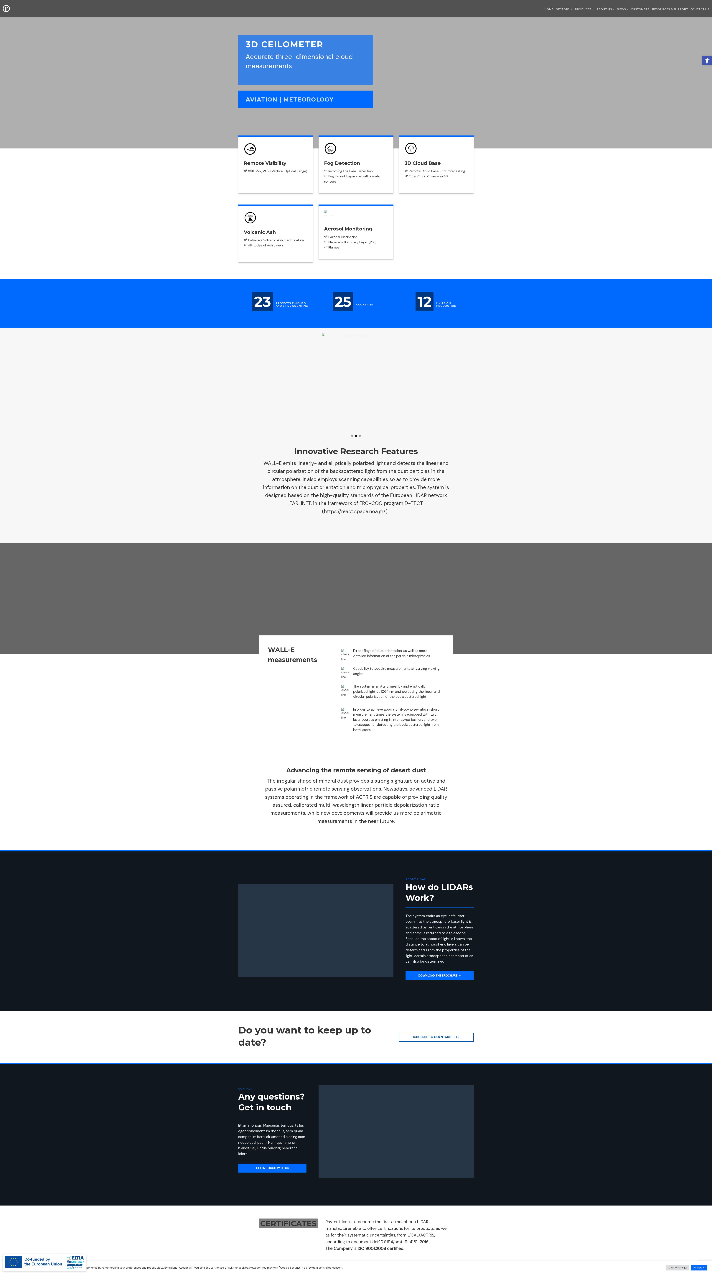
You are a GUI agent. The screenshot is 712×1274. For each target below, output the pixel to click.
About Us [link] (604, 9)
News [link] (621, 9)
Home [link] (548, 9)
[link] (707, 60)
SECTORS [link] (563, 9)
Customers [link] (640, 9)
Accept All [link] (699, 1267)
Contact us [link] (699, 9)
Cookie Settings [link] (678, 1267)
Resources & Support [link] (670, 9)
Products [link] (583, 9)
